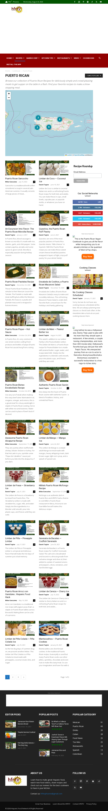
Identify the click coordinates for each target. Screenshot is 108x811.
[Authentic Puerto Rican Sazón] (54, 374)
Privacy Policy (91, 804)
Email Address (79, 172)
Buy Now (87, 256)
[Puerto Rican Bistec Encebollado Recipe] (20, 374)
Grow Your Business (42, 804)
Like (99, 202)
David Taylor (44, 185)
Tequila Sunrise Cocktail (26, 732)
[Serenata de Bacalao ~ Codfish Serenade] (54, 527)
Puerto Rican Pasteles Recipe (19, 281)
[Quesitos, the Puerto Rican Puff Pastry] (54, 218)
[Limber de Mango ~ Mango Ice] (54, 427)
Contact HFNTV (78, 804)
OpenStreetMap (79, 155)
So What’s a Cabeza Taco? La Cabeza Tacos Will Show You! (60, 724)
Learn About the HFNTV (61, 804)
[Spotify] (88, 2)
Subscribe (97, 224)
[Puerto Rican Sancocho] (20, 168)
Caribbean (16, 71)
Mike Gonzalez (11, 182)
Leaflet (69, 155)
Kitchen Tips (47, 58)
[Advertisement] (72, 9)
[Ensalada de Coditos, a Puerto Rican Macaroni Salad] (54, 271)
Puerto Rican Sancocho (16, 178)
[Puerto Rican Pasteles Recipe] (20, 271)
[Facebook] (75, 2)
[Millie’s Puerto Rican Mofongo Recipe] (54, 474)
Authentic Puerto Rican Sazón (53, 385)
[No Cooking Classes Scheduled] (88, 281)
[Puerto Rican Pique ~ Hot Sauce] (20, 318)
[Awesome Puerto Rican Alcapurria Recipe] (20, 427)
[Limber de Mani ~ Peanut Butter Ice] (54, 318)
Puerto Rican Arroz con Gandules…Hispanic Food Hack (17, 594)
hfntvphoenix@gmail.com (51, 793)
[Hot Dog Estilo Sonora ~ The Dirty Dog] (10, 745)
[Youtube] (101, 2)
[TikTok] (92, 2)
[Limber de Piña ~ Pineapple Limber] (20, 527)
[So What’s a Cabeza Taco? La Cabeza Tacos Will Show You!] (44, 724)
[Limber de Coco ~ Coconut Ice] (54, 168)
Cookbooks (88, 58)
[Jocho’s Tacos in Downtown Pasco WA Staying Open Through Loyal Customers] (44, 737)
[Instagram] (79, 2)
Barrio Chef (32, 58)
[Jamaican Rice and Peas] (44, 752)
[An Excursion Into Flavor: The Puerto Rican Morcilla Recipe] (20, 218)
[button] (99, 58)
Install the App (13, 64)
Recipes (19, 58)
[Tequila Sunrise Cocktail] (10, 734)
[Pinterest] (83, 2)
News (76, 58)
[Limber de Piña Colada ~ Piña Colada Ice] (20, 628)
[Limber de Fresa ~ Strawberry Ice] (20, 474)
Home (9, 58)
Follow (98, 207)
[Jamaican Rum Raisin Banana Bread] (10, 724)
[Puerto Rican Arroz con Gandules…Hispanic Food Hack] (20, 580)
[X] (96, 2)
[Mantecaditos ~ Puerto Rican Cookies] (54, 628)
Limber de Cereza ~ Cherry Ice (54, 591)
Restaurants (63, 58)
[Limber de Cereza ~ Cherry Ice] (54, 580)
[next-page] (23, 677)
